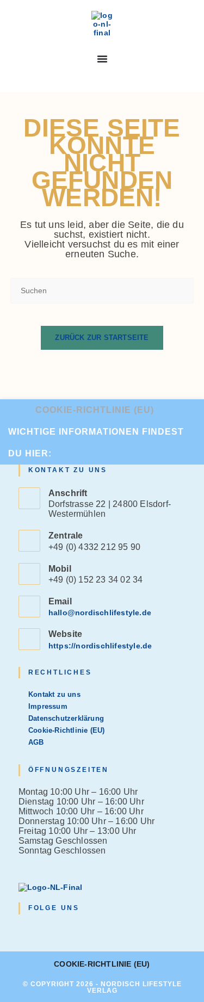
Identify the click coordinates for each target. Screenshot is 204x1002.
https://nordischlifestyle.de (100, 645)
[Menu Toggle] (102, 58)
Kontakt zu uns (54, 694)
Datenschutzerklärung (66, 718)
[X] (25, 930)
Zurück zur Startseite (102, 337)
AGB (36, 742)
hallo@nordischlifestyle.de (99, 612)
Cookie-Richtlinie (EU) (94, 410)
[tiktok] (78, 930)
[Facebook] (38, 930)
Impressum (47, 706)
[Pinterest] (64, 930)
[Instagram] (51, 930)
